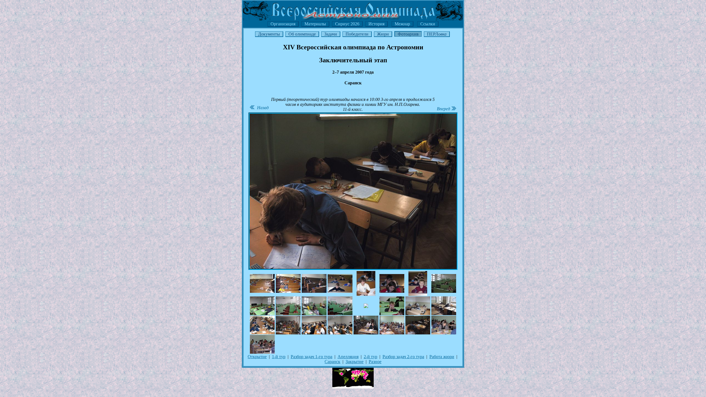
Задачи (330, 34)
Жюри (383, 34)
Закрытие (354, 361)
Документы (269, 34)
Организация (283, 24)
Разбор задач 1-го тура (311, 356)
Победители (357, 34)
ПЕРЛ (436, 34)
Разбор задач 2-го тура (403, 356)
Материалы (315, 24)
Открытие (257, 356)
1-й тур (278, 356)
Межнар (402, 24)
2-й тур (370, 356)
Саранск (332, 361)
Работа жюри (441, 356)
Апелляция (348, 356)
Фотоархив (408, 34)
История (376, 24)
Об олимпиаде (302, 34)
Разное (375, 361)
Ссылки (427, 24)
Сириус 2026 (347, 24)
